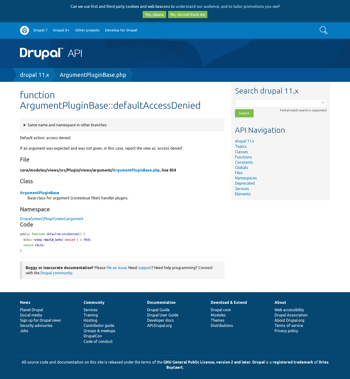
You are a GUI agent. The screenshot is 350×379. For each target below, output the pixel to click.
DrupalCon (93, 336)
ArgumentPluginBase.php (93, 75)
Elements (243, 194)
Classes (241, 152)
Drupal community (56, 273)
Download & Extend (229, 302)
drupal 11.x (34, 75)
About (280, 302)
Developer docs (160, 320)
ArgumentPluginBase (39, 193)
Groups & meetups (99, 331)
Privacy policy (286, 331)
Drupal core (221, 310)
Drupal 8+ (61, 30)
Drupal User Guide (162, 315)
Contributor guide (99, 325)
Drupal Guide (158, 310)
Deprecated (245, 183)
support (145, 268)
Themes (218, 320)
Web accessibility (289, 310)
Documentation (161, 302)
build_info (53, 239)
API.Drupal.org (159, 325)
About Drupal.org (289, 320)
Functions (243, 157)
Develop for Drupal (121, 30)
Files (239, 173)
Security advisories (36, 325)
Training (91, 315)
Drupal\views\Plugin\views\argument (51, 219)
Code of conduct (98, 341)
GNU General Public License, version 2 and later (207, 362)
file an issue (116, 268)
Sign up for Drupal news (40, 320)
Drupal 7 (40, 30)
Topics (241, 146)
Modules (218, 315)
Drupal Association (291, 315)
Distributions (222, 325)
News (25, 302)
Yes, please (154, 14)
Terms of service (289, 325)
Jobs (24, 331)
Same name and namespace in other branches (67, 125)
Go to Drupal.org (24, 30)
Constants (244, 162)
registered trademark (293, 362)
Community (94, 302)
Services (242, 189)
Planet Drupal (31, 310)
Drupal (258, 362)
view (38, 239)
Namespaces (246, 178)
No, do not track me (187, 14)
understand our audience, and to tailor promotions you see (227, 6)
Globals (241, 167)
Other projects (87, 30)
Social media (31, 315)
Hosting (90, 320)
